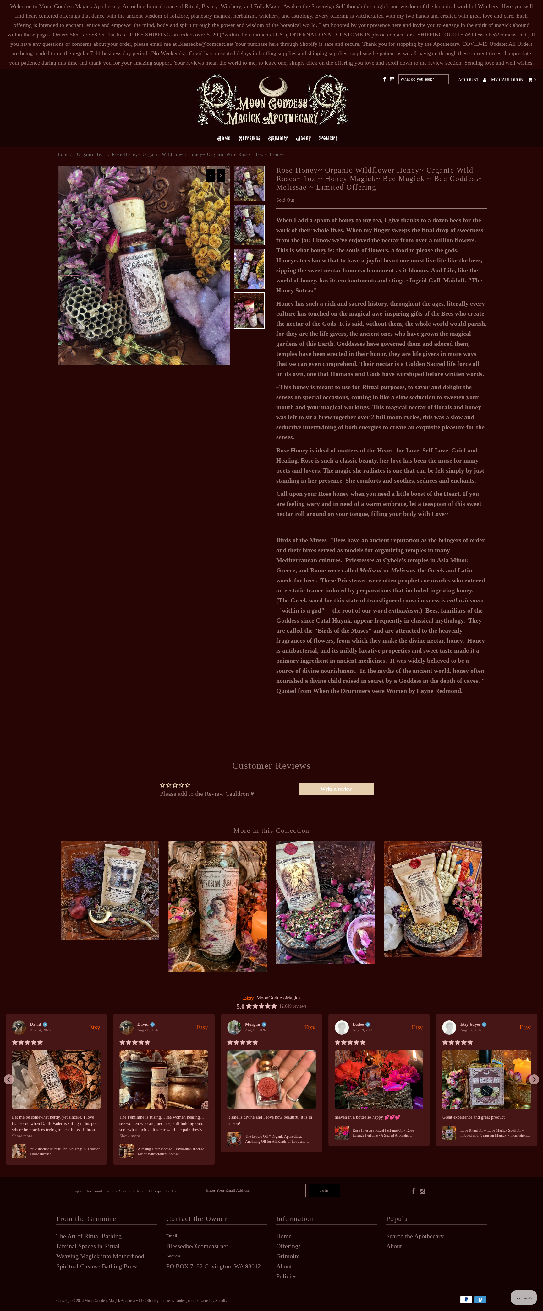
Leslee (358, 1024)
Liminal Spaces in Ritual (88, 1246)
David (35, 1024)
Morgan (252, 1024)
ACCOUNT (469, 80)
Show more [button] (22, 1136)
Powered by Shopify (211, 1300)
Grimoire (278, 138)
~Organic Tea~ (90, 154)
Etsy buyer (470, 1024)
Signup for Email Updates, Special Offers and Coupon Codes (125, 1191)
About (303, 138)
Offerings (249, 138)
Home (223, 138)
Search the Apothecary (415, 1236)
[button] (9, 1079)
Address (173, 1256)
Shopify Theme (158, 1300)
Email (171, 1235)
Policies (328, 138)
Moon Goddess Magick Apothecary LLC (115, 1300)
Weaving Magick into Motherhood (100, 1256)
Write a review (336, 789)
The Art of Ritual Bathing (89, 1236)
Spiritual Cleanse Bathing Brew (96, 1266)
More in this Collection (271, 830)
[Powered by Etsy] (95, 1027)
